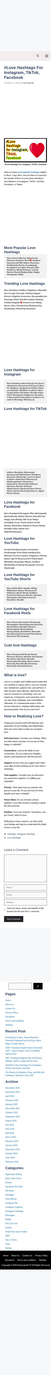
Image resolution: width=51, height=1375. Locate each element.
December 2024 (12, 1108)
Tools (7, 1244)
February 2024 (11, 1141)
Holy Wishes (11, 1199)
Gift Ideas (9, 1190)
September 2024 (12, 1116)
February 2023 (11, 1161)
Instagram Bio (11, 1203)
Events (8, 1182)
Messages (10, 1215)
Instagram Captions (14, 1207)
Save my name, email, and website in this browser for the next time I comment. (25, 909)
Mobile (8, 1219)
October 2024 (11, 1112)
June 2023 (10, 1157)
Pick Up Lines (11, 1223)
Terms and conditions (14, 1021)
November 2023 (12, 1149)
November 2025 (12, 1092)
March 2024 (10, 1137)
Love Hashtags (14, 838)
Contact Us (10, 1008)
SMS (7, 1236)
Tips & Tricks (11, 1240)
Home (8, 1000)
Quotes (8, 1227)
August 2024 (10, 1120)
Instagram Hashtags (26, 834)
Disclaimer (10, 1017)
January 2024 (11, 1145)
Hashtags (11, 834)
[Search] (38, 986)
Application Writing (13, 1174)
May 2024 (9, 1129)
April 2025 (9, 1096)
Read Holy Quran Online (16, 1231)
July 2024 (9, 1125)
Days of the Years (13, 1178)
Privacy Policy (11, 1012)
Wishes (8, 1248)
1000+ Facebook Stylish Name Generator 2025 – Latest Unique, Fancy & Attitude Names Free (23, 1051)
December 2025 (12, 1088)
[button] (38, 56)
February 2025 (11, 1100)
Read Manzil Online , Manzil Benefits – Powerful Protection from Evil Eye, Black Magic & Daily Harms (23, 1040)
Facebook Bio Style (14, 1186)
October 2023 (11, 1153)
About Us (9, 1004)
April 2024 (9, 1133)
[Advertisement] (25, 25)
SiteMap (9, 1025)
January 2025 (11, 1104)
